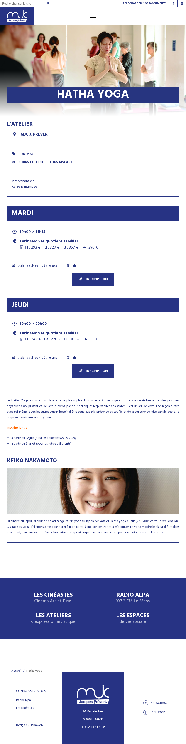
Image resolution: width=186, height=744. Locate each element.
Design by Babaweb (29, 725)
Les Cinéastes (53, 598)
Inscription (97, 279)
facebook (157, 712)
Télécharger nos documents (144, 3)
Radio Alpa (133, 598)
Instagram (158, 702)
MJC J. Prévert (35, 134)
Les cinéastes (25, 708)
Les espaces (132, 618)
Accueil (16, 671)
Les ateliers (53, 618)
